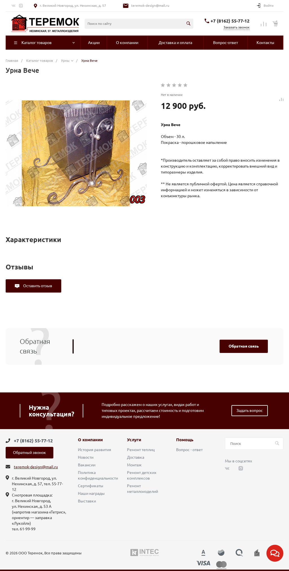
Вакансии (86, 465)
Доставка (135, 457)
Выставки (87, 501)
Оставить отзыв (37, 286)
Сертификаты (90, 486)
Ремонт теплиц (141, 449)
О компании (90, 440)
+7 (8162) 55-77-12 (230, 20)
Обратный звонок (29, 452)
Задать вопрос (250, 410)
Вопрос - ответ (189, 449)
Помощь (184, 440)
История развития (94, 449)
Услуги (134, 440)
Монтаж (134, 465)
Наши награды (91, 493)
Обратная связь (244, 346)
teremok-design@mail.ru (150, 5)
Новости (85, 457)
